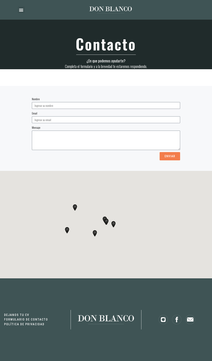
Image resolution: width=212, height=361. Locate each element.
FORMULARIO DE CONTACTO (26, 319)
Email (34, 113)
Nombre (36, 99)
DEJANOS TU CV (16, 315)
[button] (21, 9)
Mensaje (36, 127)
